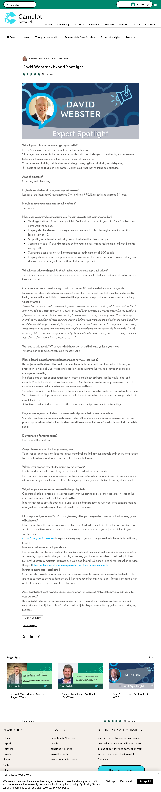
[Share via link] (39, 636)
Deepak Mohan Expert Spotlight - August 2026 (29, 696)
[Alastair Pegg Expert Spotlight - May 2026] (80, 676)
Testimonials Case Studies (80, 37)
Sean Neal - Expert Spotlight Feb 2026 (131, 696)
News (26, 37)
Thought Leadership (46, 37)
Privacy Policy (61, 787)
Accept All (145, 781)
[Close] (158, 773)
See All (151, 657)
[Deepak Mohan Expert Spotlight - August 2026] (29, 676)
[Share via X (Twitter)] (23, 636)
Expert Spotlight (110, 37)
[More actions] (137, 59)
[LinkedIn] (156, 4)
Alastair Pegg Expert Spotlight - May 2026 (79, 696)
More (129, 37)
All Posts (12, 37)
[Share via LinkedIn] (31, 636)
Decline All (126, 781)
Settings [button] (110, 781)
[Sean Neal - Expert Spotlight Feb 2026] (131, 676)
